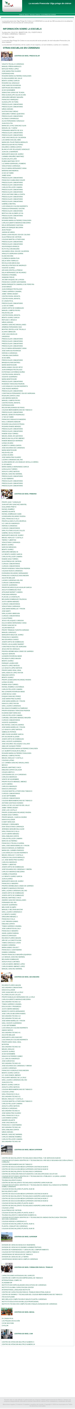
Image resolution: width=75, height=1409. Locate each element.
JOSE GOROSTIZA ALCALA (11, 928)
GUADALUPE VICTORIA (10, 102)
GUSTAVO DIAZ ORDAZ (10, 111)
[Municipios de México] (10, 4)
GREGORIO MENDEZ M (10, 552)
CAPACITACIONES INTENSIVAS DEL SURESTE (18, 1275)
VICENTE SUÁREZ (8, 1051)
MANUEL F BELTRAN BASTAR (12, 909)
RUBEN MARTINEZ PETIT (11, 161)
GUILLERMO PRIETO (9, 507)
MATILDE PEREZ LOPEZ (10, 69)
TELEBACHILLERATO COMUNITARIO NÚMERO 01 (19, 1215)
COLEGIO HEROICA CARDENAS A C (14, 1221)
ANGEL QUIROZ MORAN (10, 933)
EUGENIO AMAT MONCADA (11, 713)
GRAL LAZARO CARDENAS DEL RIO (14, 890)
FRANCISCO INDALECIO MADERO (14, 419)
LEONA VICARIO (7, 443)
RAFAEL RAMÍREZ (8, 509)
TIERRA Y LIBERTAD (9, 540)
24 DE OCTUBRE (8, 173)
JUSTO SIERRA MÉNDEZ (10, 834)
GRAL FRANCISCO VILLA (10, 519)
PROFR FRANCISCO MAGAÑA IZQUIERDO (16, 954)
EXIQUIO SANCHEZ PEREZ (11, 696)
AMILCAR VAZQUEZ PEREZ (11, 746)
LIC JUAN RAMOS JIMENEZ (11, 1075)
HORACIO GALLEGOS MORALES (13, 857)
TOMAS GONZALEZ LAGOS (11, 943)
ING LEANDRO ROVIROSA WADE (13, 691)
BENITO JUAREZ (8, 545)
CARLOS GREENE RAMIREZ (12, 1137)
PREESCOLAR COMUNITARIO (12, 104)
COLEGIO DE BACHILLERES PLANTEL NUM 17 (18, 1212)
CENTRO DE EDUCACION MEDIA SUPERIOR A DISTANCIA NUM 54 (25, 1194)
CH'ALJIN (5, 1325)
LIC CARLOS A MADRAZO (11, 523)
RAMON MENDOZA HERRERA (12, 441)
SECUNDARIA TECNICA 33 (11, 1063)
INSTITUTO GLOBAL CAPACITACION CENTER (18, 1287)
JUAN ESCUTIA (7, 123)
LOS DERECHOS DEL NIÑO (11, 140)
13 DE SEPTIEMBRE (9, 1025)
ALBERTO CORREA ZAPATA (11, 445)
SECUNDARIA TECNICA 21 (11, 1096)
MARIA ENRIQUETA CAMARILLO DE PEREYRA (18, 284)
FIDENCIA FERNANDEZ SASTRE (13, 208)
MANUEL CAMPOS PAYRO (11, 310)
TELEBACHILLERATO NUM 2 (12, 1180)
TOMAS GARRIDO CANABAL (12, 291)
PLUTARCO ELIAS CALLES (11, 994)
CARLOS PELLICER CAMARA (12, 187)
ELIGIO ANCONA (7, 256)
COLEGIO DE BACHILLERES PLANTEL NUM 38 (18, 1189)
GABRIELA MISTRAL (9, 204)
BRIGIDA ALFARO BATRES (11, 362)
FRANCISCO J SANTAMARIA (12, 950)
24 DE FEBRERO (8, 478)
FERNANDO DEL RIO (9, 902)
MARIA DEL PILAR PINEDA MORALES (15, 142)
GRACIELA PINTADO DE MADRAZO (14, 265)
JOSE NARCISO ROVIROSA (11, 85)
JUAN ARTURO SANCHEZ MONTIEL (14, 504)
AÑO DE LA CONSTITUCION (11, 940)
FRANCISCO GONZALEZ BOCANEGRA (15, 575)
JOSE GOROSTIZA (8, 1061)
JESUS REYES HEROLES (11, 649)
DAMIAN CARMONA (9, 945)
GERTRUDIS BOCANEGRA (11, 88)
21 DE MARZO (7, 464)
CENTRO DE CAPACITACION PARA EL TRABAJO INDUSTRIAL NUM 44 (26, 1292)
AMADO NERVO (7, 1030)
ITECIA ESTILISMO (8, 1297)
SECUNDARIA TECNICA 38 (11, 1141)
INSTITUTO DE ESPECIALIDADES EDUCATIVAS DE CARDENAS (24, 1285)
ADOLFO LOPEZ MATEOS (11, 471)
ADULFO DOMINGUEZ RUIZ (11, 590)
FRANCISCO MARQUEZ (10, 99)
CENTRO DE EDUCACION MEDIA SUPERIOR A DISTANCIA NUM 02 (25, 1201)
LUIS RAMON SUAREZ (9, 1118)
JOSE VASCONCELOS (9, 334)
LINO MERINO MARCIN (10, 398)
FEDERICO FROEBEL (9, 275)
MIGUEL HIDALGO (8, 1049)
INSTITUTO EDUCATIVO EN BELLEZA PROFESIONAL (20, 1301)
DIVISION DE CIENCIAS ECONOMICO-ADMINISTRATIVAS (21, 1247)
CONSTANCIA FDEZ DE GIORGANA (14, 646)
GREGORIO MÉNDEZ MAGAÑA (12, 97)
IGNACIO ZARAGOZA (9, 789)
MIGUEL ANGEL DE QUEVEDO (12, 436)
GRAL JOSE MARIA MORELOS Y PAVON (15, 845)
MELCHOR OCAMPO (9, 907)
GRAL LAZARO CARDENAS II (12, 912)
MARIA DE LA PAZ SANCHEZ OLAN (14, 125)
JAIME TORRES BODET (10, 294)
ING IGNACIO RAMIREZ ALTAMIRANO (15, 708)
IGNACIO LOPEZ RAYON (10, 703)
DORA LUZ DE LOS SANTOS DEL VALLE (16, 805)
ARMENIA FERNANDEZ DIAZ (12, 327)
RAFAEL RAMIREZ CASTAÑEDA (13, 687)
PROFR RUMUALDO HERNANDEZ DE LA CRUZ (18, 997)
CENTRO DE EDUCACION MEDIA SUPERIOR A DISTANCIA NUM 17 (25, 1198)
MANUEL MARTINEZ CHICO (11, 767)
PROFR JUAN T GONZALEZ (11, 502)
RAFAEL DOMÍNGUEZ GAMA (11, 514)
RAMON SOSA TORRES (10, 433)
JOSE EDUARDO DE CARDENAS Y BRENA (17, 1066)
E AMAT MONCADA (8, 822)
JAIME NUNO (6, 175)
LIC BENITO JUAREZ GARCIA (12, 554)
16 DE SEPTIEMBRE (9, 796)
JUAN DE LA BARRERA (10, 152)
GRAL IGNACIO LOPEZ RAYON (12, 672)
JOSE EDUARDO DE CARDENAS (13, 448)
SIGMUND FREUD (8, 277)
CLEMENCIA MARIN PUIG (10, 258)
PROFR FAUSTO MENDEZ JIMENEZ (14, 781)
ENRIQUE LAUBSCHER (10, 663)
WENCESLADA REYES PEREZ (12, 144)
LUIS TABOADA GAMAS (10, 921)
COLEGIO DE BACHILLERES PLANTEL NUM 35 (18, 1228)
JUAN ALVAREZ (7, 879)
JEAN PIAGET (6, 230)
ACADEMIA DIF (7, 1282)
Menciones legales (9, 1404)
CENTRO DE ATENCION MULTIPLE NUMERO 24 (18, 1344)
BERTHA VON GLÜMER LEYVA (12, 213)
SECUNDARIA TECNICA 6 (11, 1111)
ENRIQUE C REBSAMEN (10, 824)
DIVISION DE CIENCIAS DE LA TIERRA (15, 1257)
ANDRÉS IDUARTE (8, 511)
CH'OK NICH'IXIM (8, 1323)
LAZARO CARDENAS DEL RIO (12, 459)
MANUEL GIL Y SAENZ (9, 128)
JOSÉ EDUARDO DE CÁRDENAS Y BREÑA (17, 869)
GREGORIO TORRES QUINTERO (13, 114)
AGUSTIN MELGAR (8, 578)
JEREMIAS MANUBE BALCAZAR (13, 829)
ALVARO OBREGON (9, 332)
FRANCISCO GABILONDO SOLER (13, 180)
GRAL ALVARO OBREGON (11, 613)
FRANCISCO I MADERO (10, 637)
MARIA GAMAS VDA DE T (10, 947)
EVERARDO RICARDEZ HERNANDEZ (15, 573)
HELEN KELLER (7, 313)
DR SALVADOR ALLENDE (10, 736)
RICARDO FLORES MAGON (11, 658)
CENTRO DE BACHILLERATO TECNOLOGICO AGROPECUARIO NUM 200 (27, 1196)
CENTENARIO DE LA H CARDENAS (14, 774)
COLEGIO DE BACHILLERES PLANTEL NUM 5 (17, 1203)
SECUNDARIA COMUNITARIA (12, 987)
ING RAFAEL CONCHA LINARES (13, 725)
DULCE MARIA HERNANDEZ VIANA (14, 168)
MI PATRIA (5, 1044)
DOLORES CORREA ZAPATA (12, 147)
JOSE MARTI (6, 611)
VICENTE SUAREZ (8, 268)
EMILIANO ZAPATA (8, 675)
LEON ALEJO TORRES (9, 469)
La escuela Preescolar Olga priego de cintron (50, 3)
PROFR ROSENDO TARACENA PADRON (16, 568)
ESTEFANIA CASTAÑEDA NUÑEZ (13, 372)
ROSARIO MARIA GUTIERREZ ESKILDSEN (16, 76)
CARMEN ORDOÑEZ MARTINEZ (13, 156)
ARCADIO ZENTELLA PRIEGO (12, 270)
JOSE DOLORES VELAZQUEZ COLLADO (16, 744)
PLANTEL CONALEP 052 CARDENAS (15, 1226)
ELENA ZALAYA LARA (9, 159)
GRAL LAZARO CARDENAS (11, 706)
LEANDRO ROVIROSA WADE (12, 656)
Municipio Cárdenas (35, 14)
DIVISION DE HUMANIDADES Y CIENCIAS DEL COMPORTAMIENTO (25, 1249)
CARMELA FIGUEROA (9, 874)
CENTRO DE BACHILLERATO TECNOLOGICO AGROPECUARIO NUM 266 (27, 1182)
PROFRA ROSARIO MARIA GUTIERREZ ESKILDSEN (20, 748)
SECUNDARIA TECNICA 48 (11, 1018)
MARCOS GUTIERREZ (9, 841)
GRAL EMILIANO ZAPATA (10, 836)
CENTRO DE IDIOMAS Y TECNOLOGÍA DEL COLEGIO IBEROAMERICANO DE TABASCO (32, 1294)
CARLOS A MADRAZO (9, 777)
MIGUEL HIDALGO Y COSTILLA (12, 537)
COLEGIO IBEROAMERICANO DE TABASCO (17, 410)
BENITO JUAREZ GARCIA (11, 317)
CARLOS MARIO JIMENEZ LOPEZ (13, 964)
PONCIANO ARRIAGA (9, 594)
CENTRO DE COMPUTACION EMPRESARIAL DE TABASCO (22, 1278)
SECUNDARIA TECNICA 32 (11, 1047)
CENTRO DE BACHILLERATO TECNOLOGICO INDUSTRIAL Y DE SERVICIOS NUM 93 (31, 1158)
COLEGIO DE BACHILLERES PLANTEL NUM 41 (18, 1224)
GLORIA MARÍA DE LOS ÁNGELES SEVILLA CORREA (20, 462)
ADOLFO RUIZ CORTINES (11, 961)
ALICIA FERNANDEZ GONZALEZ (13, 121)
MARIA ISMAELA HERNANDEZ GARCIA (15, 467)
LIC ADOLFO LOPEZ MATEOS (12, 668)
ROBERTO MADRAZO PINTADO (13, 888)
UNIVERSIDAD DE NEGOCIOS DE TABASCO (17, 1254)
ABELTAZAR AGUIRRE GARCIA (13, 734)
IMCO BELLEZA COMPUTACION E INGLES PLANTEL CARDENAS (24, 1299)
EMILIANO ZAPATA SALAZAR (12, 770)
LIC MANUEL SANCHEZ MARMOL (13, 957)
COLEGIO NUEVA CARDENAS (12, 571)
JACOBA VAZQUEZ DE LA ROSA (13, 279)
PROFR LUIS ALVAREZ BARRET (13, 644)
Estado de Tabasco (24, 14)
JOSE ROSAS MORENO (10, 388)
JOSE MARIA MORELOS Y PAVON (13, 609)
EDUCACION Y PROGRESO (11, 1006)
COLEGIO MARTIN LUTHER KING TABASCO (17, 791)
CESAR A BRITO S (8, 772)
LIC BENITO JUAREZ (9, 914)
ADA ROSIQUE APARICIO (10, 246)
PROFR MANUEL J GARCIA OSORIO (14, 817)
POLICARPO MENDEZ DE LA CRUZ (14, 1077)
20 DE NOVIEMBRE (8, 90)
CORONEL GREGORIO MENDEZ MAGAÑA (16, 717)
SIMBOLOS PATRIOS (9, 732)
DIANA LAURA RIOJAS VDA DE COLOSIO (16, 234)
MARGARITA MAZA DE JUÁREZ (13, 154)
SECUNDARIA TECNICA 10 (11, 1002)
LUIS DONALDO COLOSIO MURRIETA (15, 206)
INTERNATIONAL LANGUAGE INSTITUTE (16, 1290)
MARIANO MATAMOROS (10, 170)
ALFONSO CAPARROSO (10, 118)
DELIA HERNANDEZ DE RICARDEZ (14, 272)
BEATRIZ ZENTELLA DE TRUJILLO (14, 329)
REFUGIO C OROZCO (9, 320)
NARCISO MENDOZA (9, 547)
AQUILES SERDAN (8, 654)
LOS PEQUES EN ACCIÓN (11, 1321)
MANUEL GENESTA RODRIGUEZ (13, 414)
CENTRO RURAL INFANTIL (11, 296)
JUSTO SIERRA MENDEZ (10, 601)
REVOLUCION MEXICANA (11, 263)
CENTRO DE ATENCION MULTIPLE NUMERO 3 (18, 1342)
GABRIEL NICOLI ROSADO (11, 533)
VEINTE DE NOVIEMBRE (10, 779)
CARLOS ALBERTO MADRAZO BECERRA (16, 223)
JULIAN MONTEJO (8, 627)
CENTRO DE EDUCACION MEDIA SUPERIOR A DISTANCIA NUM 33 (25, 1169)
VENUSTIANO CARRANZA (11, 166)
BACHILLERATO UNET (10, 1191)
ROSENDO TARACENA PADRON (13, 384)
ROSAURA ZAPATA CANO (11, 396)
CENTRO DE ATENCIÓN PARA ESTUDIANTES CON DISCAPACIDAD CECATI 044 (29, 1174)
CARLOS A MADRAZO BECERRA (13, 871)
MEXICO (5, 765)
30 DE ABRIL (6, 358)
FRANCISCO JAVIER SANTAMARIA (14, 282)
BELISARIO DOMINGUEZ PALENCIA (14, 599)
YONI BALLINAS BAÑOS (10, 355)
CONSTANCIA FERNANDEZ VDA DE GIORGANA (18, 393)
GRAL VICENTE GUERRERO (12, 741)
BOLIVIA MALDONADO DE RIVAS (13, 407)
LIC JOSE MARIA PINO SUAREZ (13, 860)
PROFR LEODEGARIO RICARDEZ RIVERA (16, 680)
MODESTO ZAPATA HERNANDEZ (13, 1011)
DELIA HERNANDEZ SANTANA (12, 225)
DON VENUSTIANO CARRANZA (13, 826)
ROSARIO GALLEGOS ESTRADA (13, 424)
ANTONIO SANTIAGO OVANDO (12, 803)
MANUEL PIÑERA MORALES (11, 66)
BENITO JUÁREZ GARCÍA (11, 80)
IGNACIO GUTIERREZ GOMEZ (12, 1056)
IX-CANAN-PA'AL (7, 1318)
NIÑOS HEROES (7, 109)
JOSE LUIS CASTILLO (9, 810)
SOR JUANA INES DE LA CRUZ (12, 992)
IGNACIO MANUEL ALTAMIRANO (13, 848)
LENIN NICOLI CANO (9, 694)
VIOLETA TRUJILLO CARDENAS (13, 64)
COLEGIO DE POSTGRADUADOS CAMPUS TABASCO (20, 1252)
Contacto (19, 1404)
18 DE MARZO (7, 287)
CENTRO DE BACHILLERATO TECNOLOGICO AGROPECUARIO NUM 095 (27, 1205)
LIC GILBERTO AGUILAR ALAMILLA (14, 751)
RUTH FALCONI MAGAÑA (10, 249)
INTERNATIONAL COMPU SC (12, 1280)
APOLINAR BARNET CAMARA (12, 592)
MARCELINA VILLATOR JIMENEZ (13, 438)
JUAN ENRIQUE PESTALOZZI (12, 289)
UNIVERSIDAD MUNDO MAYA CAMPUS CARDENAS (20, 1259)
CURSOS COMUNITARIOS (11, 528)
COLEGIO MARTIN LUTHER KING (13, 239)
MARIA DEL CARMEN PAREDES (13, 850)
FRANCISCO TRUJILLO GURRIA (13, 843)
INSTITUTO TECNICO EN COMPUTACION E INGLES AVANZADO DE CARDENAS (29, 1304)
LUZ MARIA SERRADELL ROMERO (14, 163)
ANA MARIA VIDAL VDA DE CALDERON (15, 251)
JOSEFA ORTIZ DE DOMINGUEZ (13, 308)
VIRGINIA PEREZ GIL (9, 218)
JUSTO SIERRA (7, 784)
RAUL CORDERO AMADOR (11, 422)
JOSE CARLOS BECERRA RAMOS (14, 1013)
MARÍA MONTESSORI (9, 365)
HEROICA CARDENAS (9, 353)
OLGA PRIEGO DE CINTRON (11, 237)
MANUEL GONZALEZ (9, 632)
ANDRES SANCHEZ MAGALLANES (14, 324)
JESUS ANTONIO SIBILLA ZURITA (13, 194)
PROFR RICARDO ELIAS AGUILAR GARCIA (17, 587)
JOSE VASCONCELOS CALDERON (14, 137)
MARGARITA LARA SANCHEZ (12, 1037)
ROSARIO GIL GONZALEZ (10, 83)
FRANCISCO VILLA (8, 919)
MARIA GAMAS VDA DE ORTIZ (12, 367)
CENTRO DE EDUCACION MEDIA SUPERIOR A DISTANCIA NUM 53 (25, 1167)
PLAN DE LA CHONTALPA (11, 597)
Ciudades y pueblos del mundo (33, 1404)
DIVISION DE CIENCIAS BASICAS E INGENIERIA (18, 1245)
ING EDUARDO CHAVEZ (10, 639)
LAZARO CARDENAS (9, 1068)
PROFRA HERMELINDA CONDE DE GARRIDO (17, 651)
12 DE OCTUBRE (8, 305)
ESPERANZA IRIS (8, 73)
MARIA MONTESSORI (9, 379)
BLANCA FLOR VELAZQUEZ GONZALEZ (16, 149)
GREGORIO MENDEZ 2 (10, 916)
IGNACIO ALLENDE (8, 819)
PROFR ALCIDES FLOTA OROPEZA (14, 521)
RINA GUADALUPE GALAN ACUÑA (14, 95)
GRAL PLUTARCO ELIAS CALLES (13, 530)
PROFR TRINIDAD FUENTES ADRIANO (15, 630)
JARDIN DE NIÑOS (8, 232)
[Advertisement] (37, 1371)
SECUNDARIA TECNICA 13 (11, 1016)
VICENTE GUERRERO (9, 377)
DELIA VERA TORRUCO (10, 260)
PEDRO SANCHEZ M (9, 625)
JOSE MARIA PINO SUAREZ (11, 71)
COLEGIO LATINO (8, 760)
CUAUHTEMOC (7, 618)
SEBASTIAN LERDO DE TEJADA (13, 92)
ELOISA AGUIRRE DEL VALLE (12, 78)
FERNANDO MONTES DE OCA (12, 130)
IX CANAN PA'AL (7, 301)
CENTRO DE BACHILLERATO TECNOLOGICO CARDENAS (22, 1171)
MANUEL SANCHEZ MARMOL (12, 474)
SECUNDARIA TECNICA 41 (11, 1032)
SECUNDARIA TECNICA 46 (11, 1127)
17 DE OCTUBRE (8, 417)
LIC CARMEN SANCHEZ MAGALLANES (15, 762)
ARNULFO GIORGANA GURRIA (12, 253)
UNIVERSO (6, 336)
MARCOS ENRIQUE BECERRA (12, 227)
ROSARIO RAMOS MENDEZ (11, 426)
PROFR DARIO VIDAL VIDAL (11, 670)
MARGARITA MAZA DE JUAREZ (13, 535)
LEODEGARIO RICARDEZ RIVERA (14, 516)
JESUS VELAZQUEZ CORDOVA (13, 620)
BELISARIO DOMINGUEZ (10, 959)
